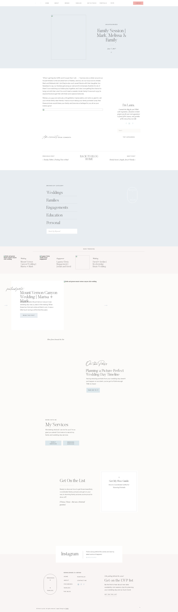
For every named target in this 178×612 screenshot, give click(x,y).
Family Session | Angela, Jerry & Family (122, 160)
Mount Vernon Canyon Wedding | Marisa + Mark (28, 264)
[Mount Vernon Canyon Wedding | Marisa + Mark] (11, 262)
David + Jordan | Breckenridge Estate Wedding (99, 264)
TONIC (67, 608)
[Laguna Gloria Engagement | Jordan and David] (47, 262)
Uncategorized (111, 24)
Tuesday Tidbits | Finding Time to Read (56, 160)
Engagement (60, 258)
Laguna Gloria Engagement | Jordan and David (64, 264)
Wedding (23, 258)
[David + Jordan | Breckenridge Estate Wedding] (82, 262)
